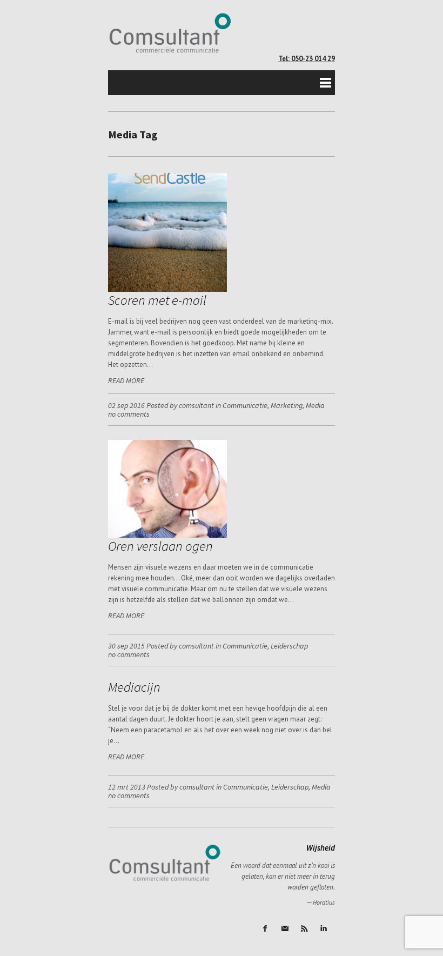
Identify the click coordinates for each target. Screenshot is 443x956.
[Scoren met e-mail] (167, 289)
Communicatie (245, 405)
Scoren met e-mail (157, 300)
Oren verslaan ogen (160, 545)
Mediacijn (134, 687)
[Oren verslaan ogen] (167, 535)
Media (315, 405)
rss (305, 929)
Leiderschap (289, 646)
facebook (266, 929)
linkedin (325, 929)
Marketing (287, 405)
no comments (129, 414)
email (286, 929)
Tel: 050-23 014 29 (306, 58)
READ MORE (126, 380)
